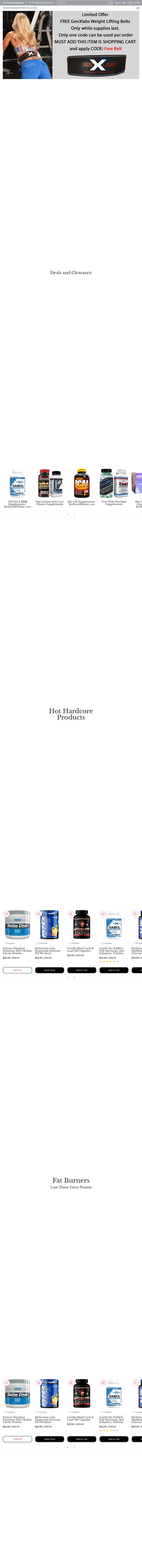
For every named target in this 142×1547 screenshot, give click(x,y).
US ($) (136, 3)
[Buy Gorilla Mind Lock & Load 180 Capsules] (82, 924)
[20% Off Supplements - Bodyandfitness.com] (82, 483)
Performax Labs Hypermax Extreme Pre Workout (47, 951)
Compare (10, 943)
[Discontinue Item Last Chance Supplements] (49, 483)
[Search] (110, 3)
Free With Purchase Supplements (114, 503)
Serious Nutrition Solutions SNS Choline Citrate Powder (17, 951)
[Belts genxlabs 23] (71, 45)
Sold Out (17, 970)
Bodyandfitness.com (20, 8)
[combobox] (82, 3)
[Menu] (137, 8)
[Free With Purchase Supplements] (114, 483)
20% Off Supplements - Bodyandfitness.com (81, 503)
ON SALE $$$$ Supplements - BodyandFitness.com (17, 504)
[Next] (74, 515)
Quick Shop (49, 970)
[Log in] (130, 3)
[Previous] (68, 515)
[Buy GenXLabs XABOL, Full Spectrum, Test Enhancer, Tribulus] (114, 924)
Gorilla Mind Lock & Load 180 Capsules (80, 949)
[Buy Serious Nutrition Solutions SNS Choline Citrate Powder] (17, 924)
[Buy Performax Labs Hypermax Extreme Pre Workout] (49, 924)
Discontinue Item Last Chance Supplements (50, 503)
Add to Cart (82, 970)
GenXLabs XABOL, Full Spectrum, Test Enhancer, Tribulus (111, 951)
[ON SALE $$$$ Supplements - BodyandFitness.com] (17, 483)
